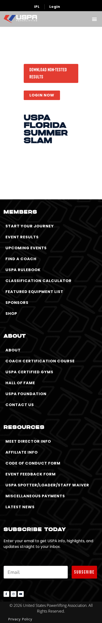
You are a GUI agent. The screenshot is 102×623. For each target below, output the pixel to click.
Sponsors (16, 302)
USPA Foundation (25, 394)
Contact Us (19, 404)
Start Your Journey (29, 226)
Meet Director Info (28, 441)
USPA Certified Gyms (29, 372)
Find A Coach (21, 259)
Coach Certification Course (40, 361)
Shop (11, 313)
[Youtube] (20, 594)
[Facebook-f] (6, 594)
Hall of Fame (20, 383)
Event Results (22, 237)
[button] (94, 19)
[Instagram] (13, 594)
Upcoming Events (26, 248)
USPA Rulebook (23, 270)
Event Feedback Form (30, 474)
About (13, 350)
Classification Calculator (38, 280)
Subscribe (84, 572)
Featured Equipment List (34, 291)
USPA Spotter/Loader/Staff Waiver (47, 485)
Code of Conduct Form (32, 463)
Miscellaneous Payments (35, 496)
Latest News (20, 507)
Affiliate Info (21, 452)
